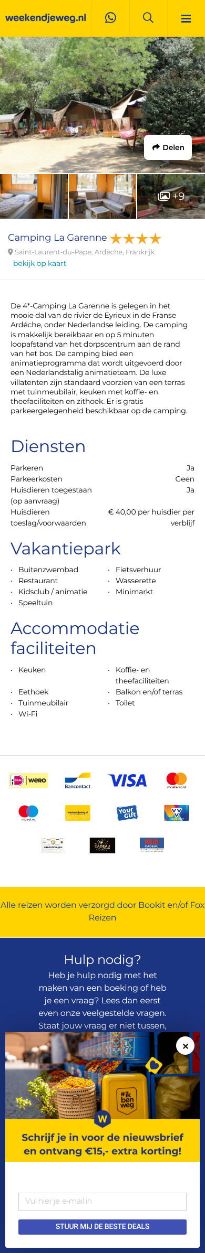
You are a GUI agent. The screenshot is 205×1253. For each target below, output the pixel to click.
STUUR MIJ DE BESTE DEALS (102, 1227)
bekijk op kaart (39, 263)
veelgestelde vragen (124, 1014)
